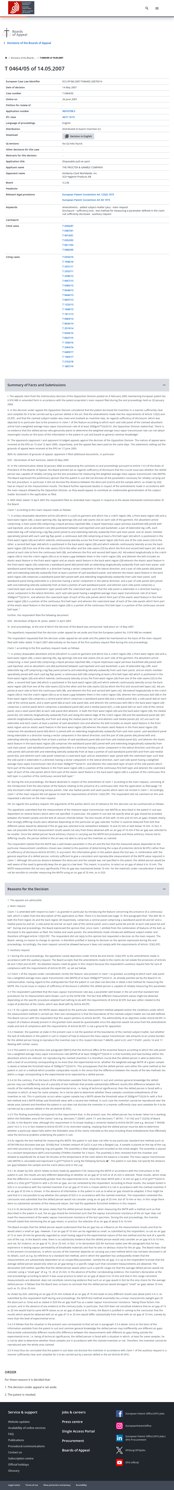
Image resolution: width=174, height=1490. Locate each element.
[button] (87, 385)
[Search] (147, 8)
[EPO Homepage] (21, 8)
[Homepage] (6, 58)
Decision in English (81, 136)
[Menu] (157, 8)
